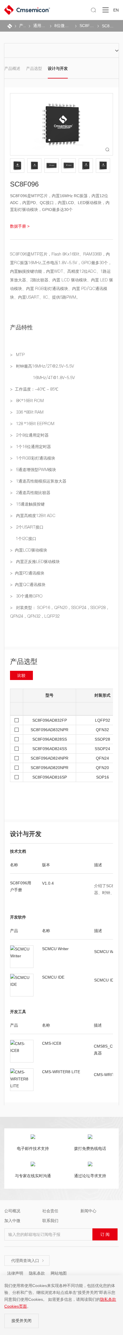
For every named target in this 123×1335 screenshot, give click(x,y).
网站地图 (59, 1273)
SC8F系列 (87, 25)
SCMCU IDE (53, 977)
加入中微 (12, 1221)
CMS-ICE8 (51, 1043)
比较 (21, 675)
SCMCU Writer (55, 948)
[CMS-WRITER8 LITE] (21, 1079)
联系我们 (50, 1221)
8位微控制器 (63, 25)
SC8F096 (109, 26)
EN (116, 10)
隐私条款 (37, 1273)
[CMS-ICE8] (21, 1051)
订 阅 (105, 1234)
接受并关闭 (21, 1320)
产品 (22, 25)
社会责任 (50, 1211)
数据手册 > (19, 226)
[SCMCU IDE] (21, 985)
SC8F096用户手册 (20, 886)
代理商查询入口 (27, 1260)
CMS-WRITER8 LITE (61, 1071)
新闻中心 (88, 1211)
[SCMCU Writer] (21, 956)
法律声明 (15, 1273)
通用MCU (40, 25)
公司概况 (12, 1211)
